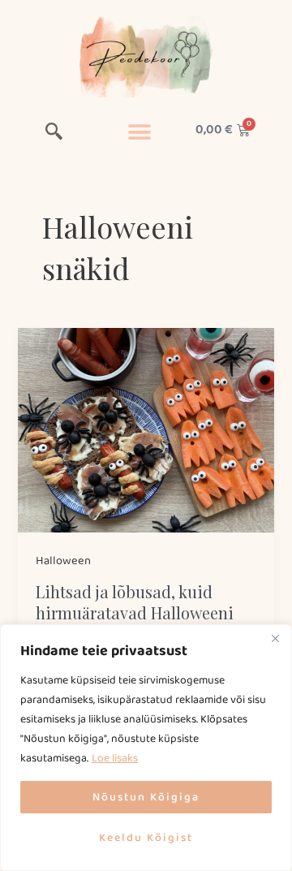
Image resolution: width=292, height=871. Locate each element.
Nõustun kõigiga (146, 797)
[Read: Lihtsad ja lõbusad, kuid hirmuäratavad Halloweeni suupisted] (145, 429)
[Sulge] (275, 638)
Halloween (63, 561)
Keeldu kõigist (146, 838)
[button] (53, 134)
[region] (146, 747)
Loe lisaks (115, 758)
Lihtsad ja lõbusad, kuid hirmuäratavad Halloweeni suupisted (135, 612)
